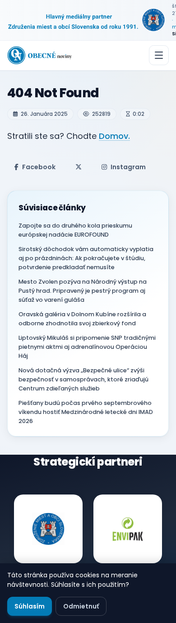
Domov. (114, 136)
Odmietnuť (81, 606)
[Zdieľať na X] (78, 167)
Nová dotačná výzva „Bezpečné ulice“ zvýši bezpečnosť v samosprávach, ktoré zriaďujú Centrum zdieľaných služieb (83, 379)
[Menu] (159, 55)
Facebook (39, 166)
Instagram (128, 166)
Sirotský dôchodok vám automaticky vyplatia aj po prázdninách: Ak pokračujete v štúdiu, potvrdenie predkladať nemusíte (86, 258)
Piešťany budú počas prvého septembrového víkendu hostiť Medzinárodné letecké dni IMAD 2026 (86, 412)
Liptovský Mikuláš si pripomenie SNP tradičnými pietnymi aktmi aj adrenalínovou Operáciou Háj (87, 347)
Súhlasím (29, 606)
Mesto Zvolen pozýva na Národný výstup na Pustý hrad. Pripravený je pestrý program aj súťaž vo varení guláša (83, 291)
